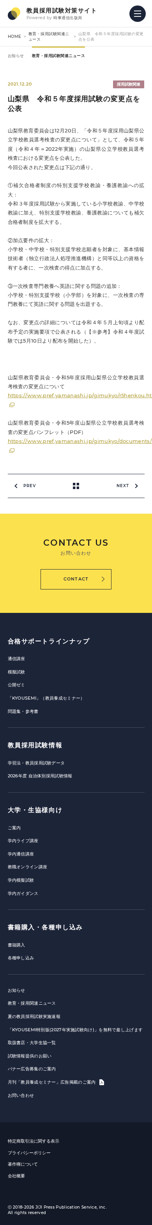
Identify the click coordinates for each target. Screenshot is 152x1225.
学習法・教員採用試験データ (36, 763)
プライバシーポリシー (29, 1152)
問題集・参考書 (23, 711)
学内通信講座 (21, 854)
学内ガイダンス (23, 893)
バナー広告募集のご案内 (32, 1068)
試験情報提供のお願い (30, 1056)
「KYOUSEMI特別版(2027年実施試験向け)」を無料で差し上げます (75, 1029)
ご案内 (14, 827)
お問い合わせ (21, 1095)
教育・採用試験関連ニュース (58, 55)
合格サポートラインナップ (49, 641)
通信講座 (16, 658)
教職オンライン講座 (28, 867)
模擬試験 (16, 672)
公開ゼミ (16, 685)
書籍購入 (16, 945)
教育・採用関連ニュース (32, 1003)
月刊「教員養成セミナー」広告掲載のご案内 (52, 1082)
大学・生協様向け (35, 810)
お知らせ (16, 55)
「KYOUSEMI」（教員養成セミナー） (46, 698)
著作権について (23, 1164)
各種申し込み (21, 958)
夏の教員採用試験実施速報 (34, 1016)
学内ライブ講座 (23, 840)
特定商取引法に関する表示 (33, 1141)
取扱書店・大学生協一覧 (32, 1042)
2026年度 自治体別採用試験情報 (40, 776)
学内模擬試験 (21, 880)
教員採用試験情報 (35, 745)
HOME (14, 36)
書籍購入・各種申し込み (45, 927)
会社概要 (16, 1176)
